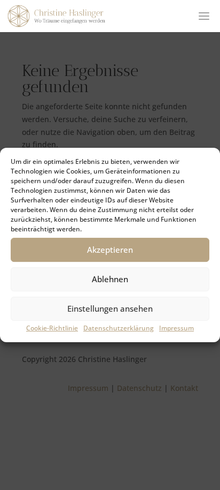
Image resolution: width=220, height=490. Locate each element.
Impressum (176, 328)
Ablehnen (110, 279)
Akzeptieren (110, 249)
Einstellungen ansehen (110, 308)
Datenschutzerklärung (118, 328)
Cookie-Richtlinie (52, 328)
